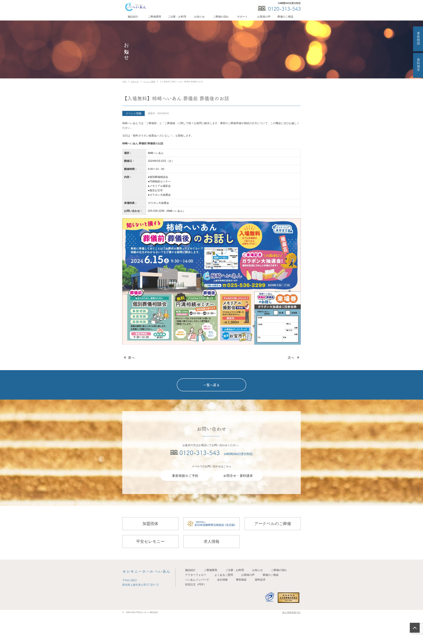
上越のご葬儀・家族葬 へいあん (135, 6)
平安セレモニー (150, 541)
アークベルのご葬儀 (272, 523)
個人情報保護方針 (291, 612)
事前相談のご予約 (185, 475)
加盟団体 (150, 523)
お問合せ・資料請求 (238, 475)
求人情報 (211, 541)
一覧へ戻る (211, 385)
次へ (291, 357)
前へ (131, 357)
